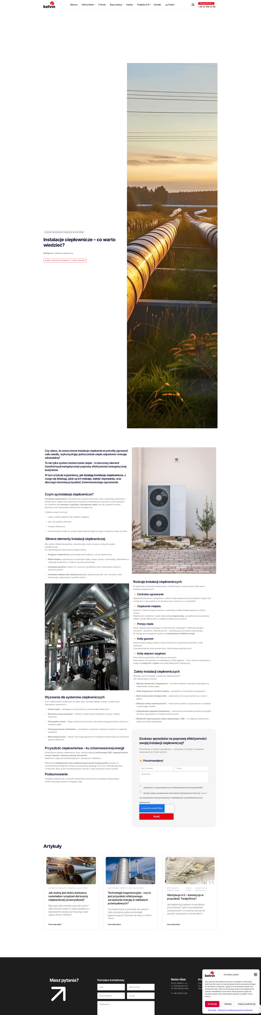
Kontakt (157, 4)
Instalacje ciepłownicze (63, 253)
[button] (255, 974)
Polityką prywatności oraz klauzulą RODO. (187, 788)
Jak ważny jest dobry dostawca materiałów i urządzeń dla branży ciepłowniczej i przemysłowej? (68, 896)
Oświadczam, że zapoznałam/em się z (173, 788)
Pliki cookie (212, 1010)
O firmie (102, 4)
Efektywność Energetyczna (120, 888)
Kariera (129, 4)
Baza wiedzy (116, 4)
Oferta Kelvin (88, 4)
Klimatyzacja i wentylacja (201, 889)
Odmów (228, 1004)
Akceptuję (212, 1004)
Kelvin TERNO (78, 232)
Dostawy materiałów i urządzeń (58, 232)
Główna (73, 4)
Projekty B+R (143, 4)
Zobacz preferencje (246, 1004)
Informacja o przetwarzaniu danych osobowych (235, 1010)
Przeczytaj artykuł (54, 924)
